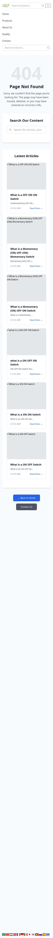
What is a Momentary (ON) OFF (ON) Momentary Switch (24, 252)
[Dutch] (11, 934)
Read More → (36, 208)
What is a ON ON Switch (25, 414)
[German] (22, 934)
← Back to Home (26, 497)
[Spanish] (44, 934)
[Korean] (33, 934)
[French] (18, 934)
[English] (15, 934)
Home (5, 14)
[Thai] (48, 934)
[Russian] (41, 934)
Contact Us (26, 506)
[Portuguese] (37, 934)
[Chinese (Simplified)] (7, 934)
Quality (6, 34)
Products (7, 20)
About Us (7, 27)
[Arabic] (4, 934)
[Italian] (26, 934)
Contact (6, 40)
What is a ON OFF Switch (25, 464)
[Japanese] (30, 934)
